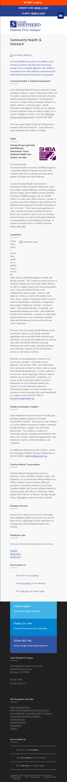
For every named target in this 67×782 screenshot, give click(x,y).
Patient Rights (22, 606)
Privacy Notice (15, 777)
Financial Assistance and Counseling (30, 628)
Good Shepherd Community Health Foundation (31, 713)
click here (21, 226)
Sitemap (17, 779)
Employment (16, 726)
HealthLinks (15, 557)
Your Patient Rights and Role (27, 611)
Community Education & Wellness (25, 716)
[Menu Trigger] (60, 15)
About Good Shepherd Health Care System (29, 710)
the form (25, 591)
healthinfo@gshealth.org (36, 456)
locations (35, 575)
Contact (13, 729)
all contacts (26, 583)
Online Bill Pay (22, 640)
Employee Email (50, 777)
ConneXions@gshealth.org (22, 398)
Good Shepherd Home (20, 707)
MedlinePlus (15, 554)
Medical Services (18, 722)
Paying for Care (23, 623)
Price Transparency (32, 777)
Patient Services (17, 719)
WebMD (13, 551)
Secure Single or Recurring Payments (31, 645)
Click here (21, 497)
